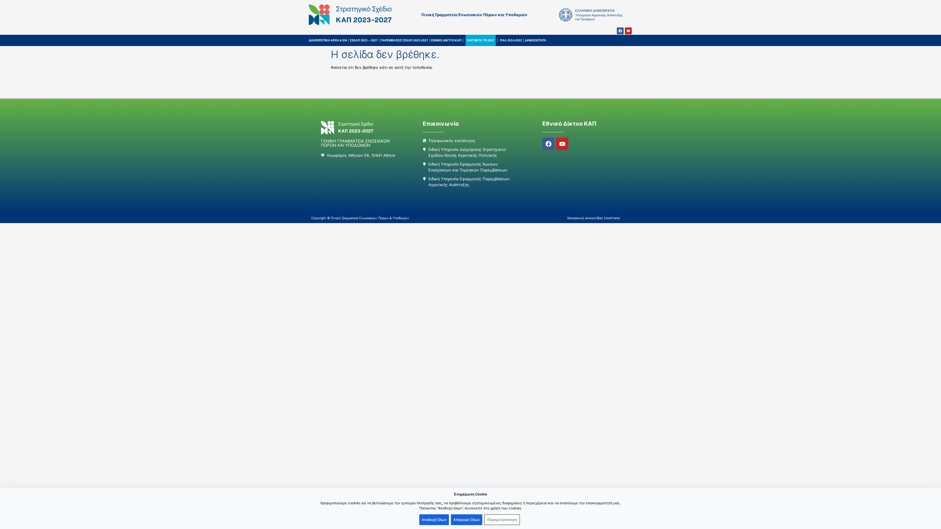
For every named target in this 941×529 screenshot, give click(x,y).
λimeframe (612, 218)
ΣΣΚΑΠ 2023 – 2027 (364, 40)
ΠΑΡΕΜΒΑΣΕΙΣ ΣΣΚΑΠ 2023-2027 (404, 40)
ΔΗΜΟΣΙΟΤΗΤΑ (535, 40)
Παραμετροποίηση (502, 519)
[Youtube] (628, 30)
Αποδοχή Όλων (434, 519)
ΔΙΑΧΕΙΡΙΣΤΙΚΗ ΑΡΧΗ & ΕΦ (328, 40)
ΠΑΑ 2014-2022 (511, 40)
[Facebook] (620, 30)
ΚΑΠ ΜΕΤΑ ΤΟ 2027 (481, 40)
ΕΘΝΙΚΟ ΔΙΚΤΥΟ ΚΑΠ (446, 40)
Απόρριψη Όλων (466, 519)
